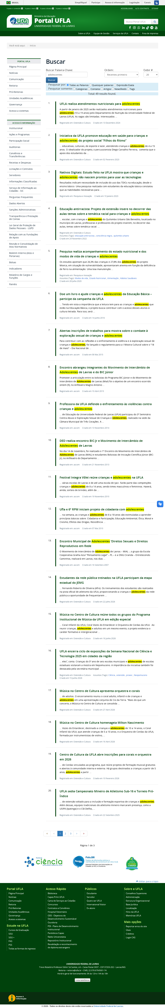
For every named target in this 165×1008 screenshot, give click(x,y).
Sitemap (155, 8)
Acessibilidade (127, 8)
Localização (131, 908)
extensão (120, 675)
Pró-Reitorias (16, 91)
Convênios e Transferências (17, 155)
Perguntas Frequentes (21, 197)
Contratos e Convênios (59, 908)
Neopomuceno (140, 675)
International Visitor (96, 904)
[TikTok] (148, 27)
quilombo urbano (121, 235)
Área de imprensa (150, 33)
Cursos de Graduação (19, 930)
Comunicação (16, 79)
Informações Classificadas (23, 181)
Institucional (16, 128)
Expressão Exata (125, 85)
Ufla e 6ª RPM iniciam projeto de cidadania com (102, 509)
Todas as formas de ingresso (22, 948)
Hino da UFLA (132, 912)
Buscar (51, 80)
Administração (133, 897)
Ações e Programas (19, 134)
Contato (135, 33)
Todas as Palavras (79, 85)
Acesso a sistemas (19, 110)
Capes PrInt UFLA (56, 897)
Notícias (13, 72)
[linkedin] (143, 27)
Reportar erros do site (136, 926)
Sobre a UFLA (84, 33)
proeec (129, 675)
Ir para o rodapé (63, 8)
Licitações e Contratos (21, 168)
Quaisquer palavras (102, 85)
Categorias (81, 89)
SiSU (11, 933)
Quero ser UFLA (94, 900)
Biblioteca (52, 893)
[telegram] (152, 27)
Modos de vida (81, 278)
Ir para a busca (46, 8)
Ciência (112, 675)
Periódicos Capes (56, 933)
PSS (10, 945)
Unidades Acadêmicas (21, 98)
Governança (15, 104)
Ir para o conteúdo (15, 8)
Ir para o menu (31, 8)
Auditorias (14, 147)
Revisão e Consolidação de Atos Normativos (23, 245)
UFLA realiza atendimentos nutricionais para (100, 104)
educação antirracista (85, 235)
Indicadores (15, 268)
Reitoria (13, 85)
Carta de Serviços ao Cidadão (61, 900)
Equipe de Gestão (101, 33)
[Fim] (83, 833)
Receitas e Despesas (20, 162)
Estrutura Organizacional (138, 900)
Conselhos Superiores (136, 893)
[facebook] (130, 27)
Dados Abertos (17, 203)
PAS (10, 941)
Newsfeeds (120, 89)
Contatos (95, 89)
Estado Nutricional (97, 278)
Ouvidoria (52, 922)
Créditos (130, 933)
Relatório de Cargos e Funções (20, 276)
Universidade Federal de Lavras (108, 1006)
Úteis (128, 930)
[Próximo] (76, 833)
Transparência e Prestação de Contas (23, 218)
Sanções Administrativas (22, 209)
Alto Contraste (142, 8)
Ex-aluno (91, 908)
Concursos (53, 904)
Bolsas (12, 262)
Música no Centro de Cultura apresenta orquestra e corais (100, 691)
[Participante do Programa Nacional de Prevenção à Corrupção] (132, 863)
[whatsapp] (139, 27)
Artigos (107, 89)
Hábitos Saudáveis (128, 278)
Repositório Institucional (59, 940)
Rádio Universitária (57, 937)
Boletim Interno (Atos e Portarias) (21, 254)
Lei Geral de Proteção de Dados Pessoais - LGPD (22, 227)
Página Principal (18, 66)
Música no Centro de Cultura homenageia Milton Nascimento (102, 723)
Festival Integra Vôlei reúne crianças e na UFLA (101, 477)
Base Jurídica (132, 904)
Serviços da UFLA (120, 33)
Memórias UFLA (133, 915)
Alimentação (113, 278)
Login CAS (130, 937)
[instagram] (134, 27)
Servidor (91, 897)
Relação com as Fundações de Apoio (23, 236)
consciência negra (104, 235)
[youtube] (156, 27)
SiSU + (11, 937)
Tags (132, 89)
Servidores (15, 175)
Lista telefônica (82, 980)
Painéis (13, 284)
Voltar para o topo (148, 881)
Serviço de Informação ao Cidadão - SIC (22, 189)
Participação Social (19, 140)
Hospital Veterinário (57, 912)
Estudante (92, 893)
